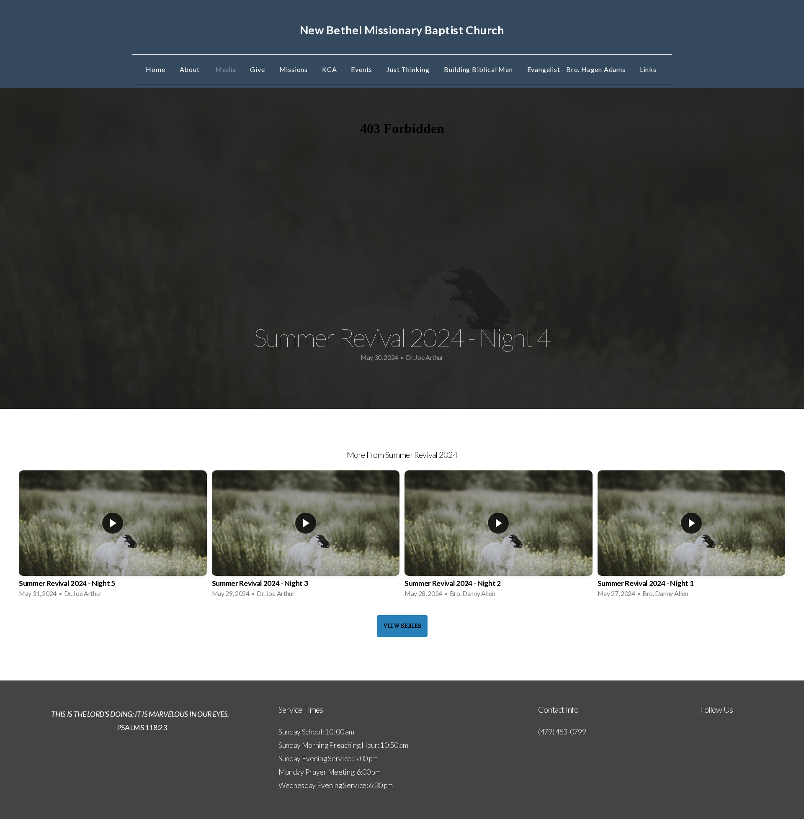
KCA (329, 69)
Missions (293, 69)
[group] (113, 536)
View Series (402, 625)
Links (649, 69)
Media (225, 69)
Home (155, 69)
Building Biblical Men (478, 69)
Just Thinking (408, 69)
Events (361, 69)
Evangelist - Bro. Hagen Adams (576, 69)
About (190, 69)
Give (257, 69)
